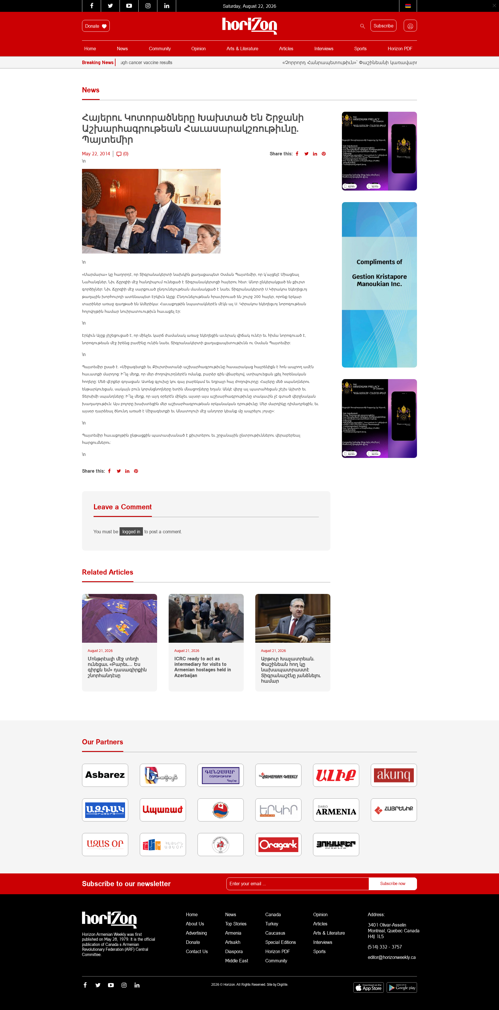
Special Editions (280, 942)
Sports (360, 48)
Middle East (236, 960)
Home (90, 48)
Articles (286, 48)
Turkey (271, 923)
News (122, 48)
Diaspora (234, 951)
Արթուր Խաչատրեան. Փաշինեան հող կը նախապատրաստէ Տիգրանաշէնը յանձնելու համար (291, 669)
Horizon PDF (400, 48)
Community (160, 48)
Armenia (233, 933)
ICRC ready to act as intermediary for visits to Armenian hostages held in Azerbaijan (202, 667)
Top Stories (236, 923)
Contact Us (197, 951)
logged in (131, 531)
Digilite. (282, 984)
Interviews (324, 48)
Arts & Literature (242, 48)
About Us (195, 923)
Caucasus (275, 933)
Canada (273, 914)
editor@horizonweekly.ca (392, 957)
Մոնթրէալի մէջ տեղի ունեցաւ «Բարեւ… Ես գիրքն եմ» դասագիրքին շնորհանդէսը (117, 667)
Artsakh (232, 942)
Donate (92, 26)
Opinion (198, 48)
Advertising (196, 933)
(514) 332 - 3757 (385, 946)
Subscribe (383, 25)
